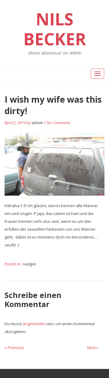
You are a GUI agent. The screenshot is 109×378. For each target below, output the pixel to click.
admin (37, 122)
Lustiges (29, 264)
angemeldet (34, 323)
